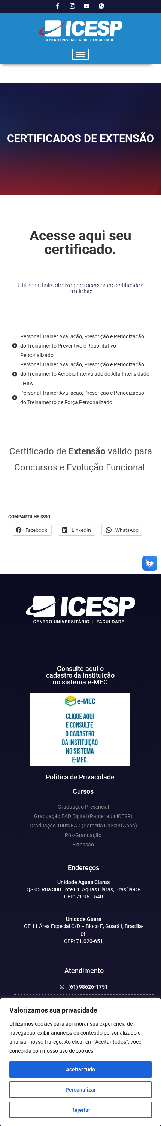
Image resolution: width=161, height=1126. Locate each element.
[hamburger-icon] (80, 54)
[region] (80, 1062)
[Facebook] (57, 6)
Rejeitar (80, 1110)
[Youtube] (86, 6)
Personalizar (81, 1090)
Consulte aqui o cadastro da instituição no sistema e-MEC (80, 675)
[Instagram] (72, 6)
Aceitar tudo (80, 1069)
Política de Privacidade (80, 777)
